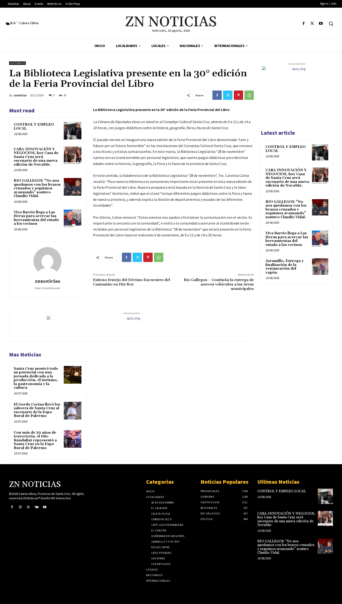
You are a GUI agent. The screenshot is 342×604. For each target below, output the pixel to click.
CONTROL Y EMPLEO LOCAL (34, 126)
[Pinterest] (238, 95)
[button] (330, 23)
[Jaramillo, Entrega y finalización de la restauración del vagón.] (320, 266)
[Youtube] (321, 23)
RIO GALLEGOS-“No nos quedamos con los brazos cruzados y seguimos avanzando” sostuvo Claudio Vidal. (37, 188)
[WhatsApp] (249, 95)
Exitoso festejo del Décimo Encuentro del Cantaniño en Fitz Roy (131, 282)
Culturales (17, 63)
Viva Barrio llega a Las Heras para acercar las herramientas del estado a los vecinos (36, 218)
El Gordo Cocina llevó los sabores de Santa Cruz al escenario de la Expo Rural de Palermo (37, 410)
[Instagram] (20, 507)
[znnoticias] (47, 261)
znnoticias (20, 95)
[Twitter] (312, 23)
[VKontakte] (37, 507)
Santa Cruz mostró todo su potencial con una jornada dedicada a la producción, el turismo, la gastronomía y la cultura (36, 378)
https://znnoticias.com (47, 288)
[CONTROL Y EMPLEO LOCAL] (72, 131)
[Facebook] (303, 23)
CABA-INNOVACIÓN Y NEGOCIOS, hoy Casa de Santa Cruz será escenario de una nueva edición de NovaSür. (36, 157)
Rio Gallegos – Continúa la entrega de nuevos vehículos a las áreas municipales (219, 284)
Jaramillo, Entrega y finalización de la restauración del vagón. (284, 267)
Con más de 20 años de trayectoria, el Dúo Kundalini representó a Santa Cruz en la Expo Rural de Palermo (35, 440)
